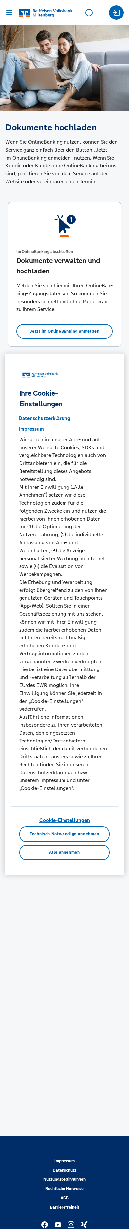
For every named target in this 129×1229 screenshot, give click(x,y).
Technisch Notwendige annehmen (64, 834)
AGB (65, 1198)
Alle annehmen (64, 852)
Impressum (64, 1161)
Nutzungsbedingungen (64, 1179)
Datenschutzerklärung (44, 418)
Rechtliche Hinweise (64, 1188)
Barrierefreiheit (64, 1207)
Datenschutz (64, 1170)
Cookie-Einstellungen (64, 820)
